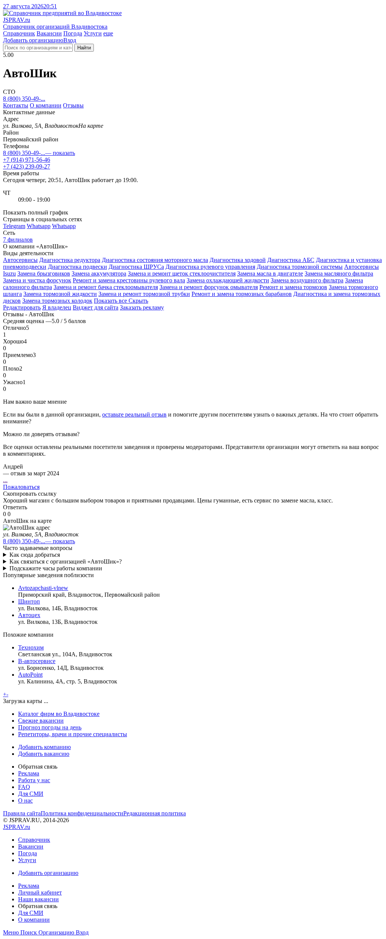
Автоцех (29, 615)
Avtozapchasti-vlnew (43, 588)
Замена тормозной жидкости (60, 294)
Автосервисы (20, 260)
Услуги (93, 33)
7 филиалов (18, 239)
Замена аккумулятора (99, 273)
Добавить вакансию (43, 754)
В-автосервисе (36, 661)
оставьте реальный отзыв (134, 414)
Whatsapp (39, 226)
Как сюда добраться (34, 554)
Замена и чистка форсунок (37, 280)
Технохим (31, 647)
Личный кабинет (40, 892)
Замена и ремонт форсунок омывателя (208, 287)
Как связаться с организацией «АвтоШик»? (65, 561)
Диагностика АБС (290, 260)
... (5, 480)
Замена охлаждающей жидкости (228, 280)
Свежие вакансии (41, 720)
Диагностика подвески (77, 266)
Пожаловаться (21, 487)
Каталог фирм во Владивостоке (59, 714)
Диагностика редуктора (69, 260)
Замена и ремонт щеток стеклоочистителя (182, 273)
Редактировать (22, 307)
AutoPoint (30, 674)
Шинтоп (29, 601)
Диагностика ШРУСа (136, 266)
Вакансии (49, 33)
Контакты (15, 105)
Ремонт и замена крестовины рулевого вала (129, 280)
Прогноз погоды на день (49, 727)
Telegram (14, 226)
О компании (45, 105)
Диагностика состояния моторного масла (155, 260)
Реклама (28, 773)
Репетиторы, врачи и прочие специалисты (72, 734)
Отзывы (73, 105)
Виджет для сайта (95, 307)
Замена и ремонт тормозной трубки (144, 294)
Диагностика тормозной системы (300, 266)
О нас (25, 800)
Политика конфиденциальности (82, 813)
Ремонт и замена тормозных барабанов (241, 294)
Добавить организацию (33, 40)
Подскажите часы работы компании (55, 568)
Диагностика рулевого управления (210, 266)
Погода (72, 33)
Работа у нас (34, 780)
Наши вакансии (38, 899)
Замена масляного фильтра (339, 273)
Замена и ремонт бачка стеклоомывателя (106, 287)
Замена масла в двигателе (270, 273)
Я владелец (56, 307)
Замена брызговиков (43, 273)
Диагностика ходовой (238, 260)
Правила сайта (22, 813)
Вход (69, 40)
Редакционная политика (154, 813)
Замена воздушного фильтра (307, 280)
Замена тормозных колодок (57, 300)
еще (108, 33)
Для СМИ (30, 793)
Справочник (19, 33)
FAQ (24, 787)
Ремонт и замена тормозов (293, 287)
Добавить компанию (44, 747)
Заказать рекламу (142, 307)
